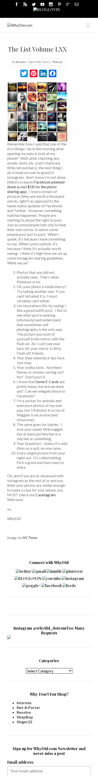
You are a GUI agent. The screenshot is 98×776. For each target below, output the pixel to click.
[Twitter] (34, 4)
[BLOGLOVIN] (46, 9)
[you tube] (51, 577)
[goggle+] (31, 584)
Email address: (20, 762)
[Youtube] (42, 4)
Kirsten (20, 62)
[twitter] (23, 570)
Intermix (24, 702)
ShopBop (25, 717)
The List (57, 62)
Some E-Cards (47, 381)
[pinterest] (72, 570)
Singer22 (24, 721)
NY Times (30, 537)
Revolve (24, 712)
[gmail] (39, 570)
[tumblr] (54, 570)
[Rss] (25, 4)
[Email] (76, 4)
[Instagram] (51, 4)
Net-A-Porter (28, 707)
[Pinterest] (59, 4)
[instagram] (72, 577)
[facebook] (51, 584)
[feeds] (69, 584)
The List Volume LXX (37, 49)
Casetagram (46, 494)
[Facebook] (17, 4)
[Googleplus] (68, 4)
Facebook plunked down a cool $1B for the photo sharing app (35, 187)
